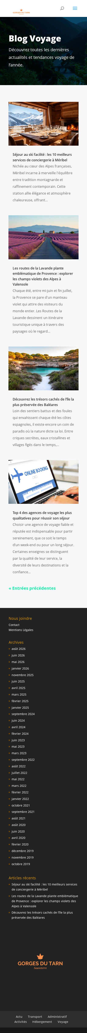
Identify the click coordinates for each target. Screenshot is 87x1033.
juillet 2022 (19, 773)
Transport (35, 1017)
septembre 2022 (23, 760)
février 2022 (20, 792)
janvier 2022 (20, 799)
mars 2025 (19, 694)
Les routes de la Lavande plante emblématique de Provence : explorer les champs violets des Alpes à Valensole (45, 901)
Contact (14, 625)
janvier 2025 (20, 708)
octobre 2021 (21, 805)
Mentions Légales (21, 630)
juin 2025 (18, 681)
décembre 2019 (23, 851)
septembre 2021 (23, 812)
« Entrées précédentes (32, 588)
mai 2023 (18, 746)
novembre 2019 (23, 857)
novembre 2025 (23, 675)
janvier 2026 (20, 668)
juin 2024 (18, 720)
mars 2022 (19, 786)
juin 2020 (18, 831)
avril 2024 (18, 727)
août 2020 (19, 825)
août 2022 (19, 766)
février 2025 (20, 701)
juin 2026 (18, 655)
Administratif (57, 1017)
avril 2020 (18, 838)
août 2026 (19, 649)
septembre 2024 (23, 714)
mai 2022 (18, 779)
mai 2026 (18, 662)
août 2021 (19, 818)
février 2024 (20, 734)
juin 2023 (18, 740)
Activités (20, 1022)
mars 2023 (19, 753)
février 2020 (20, 844)
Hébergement (42, 1022)
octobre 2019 (21, 864)
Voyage (63, 1022)
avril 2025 (18, 688)
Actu (19, 1017)
